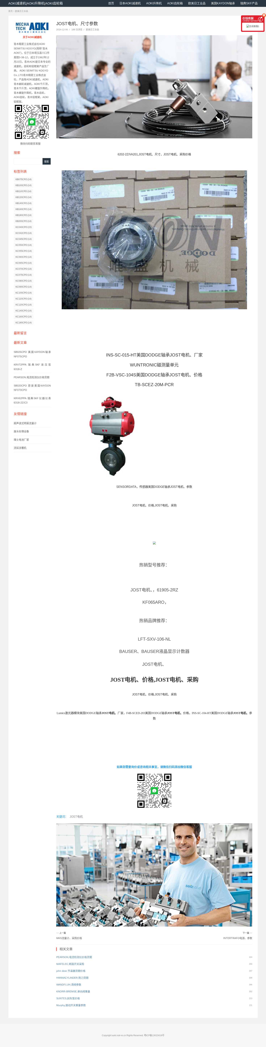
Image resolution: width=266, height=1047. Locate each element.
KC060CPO (24, 257)
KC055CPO (24, 251)
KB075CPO (23, 179)
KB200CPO (23, 221)
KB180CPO (23, 215)
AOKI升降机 (154, 3)
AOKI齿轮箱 (175, 3)
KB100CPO (23, 185)
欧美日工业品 (197, 3)
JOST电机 (76, 816)
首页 (111, 3)
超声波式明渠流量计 (25, 423)
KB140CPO (23, 203)
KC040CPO (24, 227)
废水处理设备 (21, 431)
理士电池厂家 (21, 439)
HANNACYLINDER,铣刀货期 (72, 977)
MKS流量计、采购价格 (69, 938)
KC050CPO (24, 245)
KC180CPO (24, 322)
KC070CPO (24, 269)
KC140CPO (24, 310)
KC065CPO (24, 263)
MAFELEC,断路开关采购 (70, 964)
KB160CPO (23, 209)
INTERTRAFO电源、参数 (237, 938)
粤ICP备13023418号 (154, 1035)
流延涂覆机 (20, 447)
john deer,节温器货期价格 (70, 970)
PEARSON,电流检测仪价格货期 (31, 377)
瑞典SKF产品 (249, 3)
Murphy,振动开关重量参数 (71, 1005)
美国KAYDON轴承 (223, 3)
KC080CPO (24, 281)
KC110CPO (23, 299)
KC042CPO (24, 233)
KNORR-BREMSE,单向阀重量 (73, 991)
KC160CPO (24, 316)
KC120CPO (24, 304)
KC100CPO (24, 293)
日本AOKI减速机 (130, 3)
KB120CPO (23, 197)
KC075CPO (24, 275)
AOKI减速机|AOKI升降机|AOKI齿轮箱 (35, 3)
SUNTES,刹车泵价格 (68, 998)
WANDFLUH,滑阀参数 (68, 984)
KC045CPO (24, 239)
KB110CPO (23, 191)
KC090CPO (24, 287)
